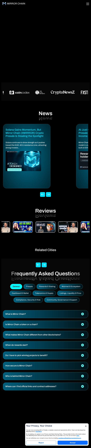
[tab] (45, 314)
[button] (45, 314)
